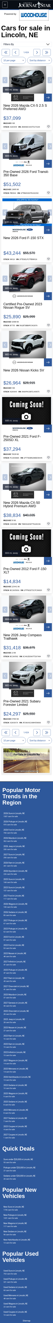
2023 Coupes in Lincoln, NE (15, 1128)
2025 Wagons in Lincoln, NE (16, 1095)
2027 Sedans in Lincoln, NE (15, 1119)
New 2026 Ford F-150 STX (23, 238)
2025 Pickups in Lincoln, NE (15, 971)
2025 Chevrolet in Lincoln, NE (16, 1012)
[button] (5, 80)
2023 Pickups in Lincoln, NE (15, 930)
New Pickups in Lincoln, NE (15, 1216)
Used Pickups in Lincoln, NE (15, 1280)
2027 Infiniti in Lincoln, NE (15, 963)
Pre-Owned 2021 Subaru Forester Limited (21, 703)
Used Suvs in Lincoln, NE (14, 1272)
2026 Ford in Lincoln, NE (14, 831)
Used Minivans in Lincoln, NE (16, 1297)
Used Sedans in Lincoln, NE (15, 1288)
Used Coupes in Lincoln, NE (15, 1313)
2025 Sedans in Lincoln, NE (15, 1103)
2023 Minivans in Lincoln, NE (16, 1111)
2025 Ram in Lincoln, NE (14, 1045)
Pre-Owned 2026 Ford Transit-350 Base (26, 173)
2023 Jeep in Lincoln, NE (14, 1020)
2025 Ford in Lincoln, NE (14, 938)
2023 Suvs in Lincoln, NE (14, 889)
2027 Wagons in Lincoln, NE (16, 1062)
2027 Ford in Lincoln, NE (14, 897)
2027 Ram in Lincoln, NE (14, 979)
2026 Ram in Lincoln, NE (14, 864)
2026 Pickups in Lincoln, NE (15, 823)
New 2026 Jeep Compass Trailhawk (22, 636)
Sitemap (26, 1321)
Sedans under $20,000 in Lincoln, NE (19, 1177)
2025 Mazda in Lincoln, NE (15, 996)
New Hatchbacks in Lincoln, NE (17, 1241)
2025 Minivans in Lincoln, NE (16, 1070)
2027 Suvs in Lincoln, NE (14, 856)
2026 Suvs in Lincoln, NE (14, 814)
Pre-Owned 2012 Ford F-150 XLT (24, 570)
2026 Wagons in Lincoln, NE (16, 905)
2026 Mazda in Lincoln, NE (15, 839)
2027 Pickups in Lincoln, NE (15, 922)
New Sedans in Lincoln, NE (15, 1233)
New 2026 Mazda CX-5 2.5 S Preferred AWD (25, 107)
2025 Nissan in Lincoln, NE (15, 1029)
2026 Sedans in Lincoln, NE (15, 913)
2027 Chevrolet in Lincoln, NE (16, 987)
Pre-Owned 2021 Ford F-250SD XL (22, 438)
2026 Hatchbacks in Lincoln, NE (17, 1078)
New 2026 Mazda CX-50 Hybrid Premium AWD (21, 504)
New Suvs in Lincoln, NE (14, 1208)
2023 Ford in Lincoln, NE (14, 946)
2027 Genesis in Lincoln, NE (15, 1004)
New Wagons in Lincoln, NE (15, 1224)
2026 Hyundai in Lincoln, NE (16, 872)
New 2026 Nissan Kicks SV (23, 370)
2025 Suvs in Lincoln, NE (14, 880)
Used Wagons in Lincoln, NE (16, 1305)
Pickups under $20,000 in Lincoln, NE (20, 1169)
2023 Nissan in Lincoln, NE (15, 955)
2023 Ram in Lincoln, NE (14, 1037)
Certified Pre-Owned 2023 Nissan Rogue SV (22, 305)
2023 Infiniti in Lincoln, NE (15, 1053)
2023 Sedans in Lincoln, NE (15, 1086)
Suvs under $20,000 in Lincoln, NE (18, 1160)
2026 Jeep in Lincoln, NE (14, 847)
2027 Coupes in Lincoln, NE (15, 1136)
